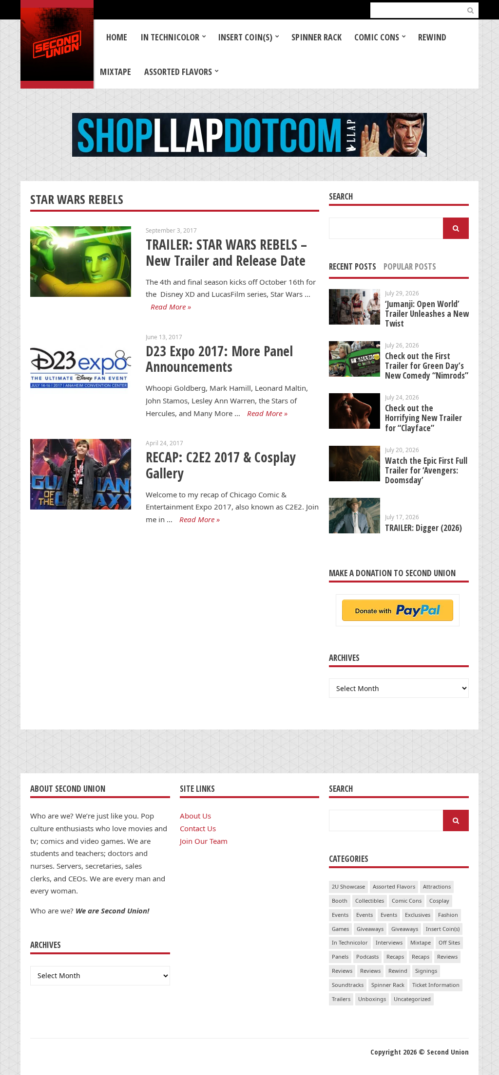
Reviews (447, 956)
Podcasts (367, 956)
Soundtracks (348, 984)
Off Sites (449, 942)
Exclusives (417, 914)
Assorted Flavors (178, 71)
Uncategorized (412, 998)
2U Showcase (348, 886)
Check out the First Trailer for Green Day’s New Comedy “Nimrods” (426, 365)
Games (340, 928)
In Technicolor (169, 37)
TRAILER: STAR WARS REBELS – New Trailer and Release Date (226, 252)
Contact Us (198, 828)
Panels (340, 956)
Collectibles (369, 900)
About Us (195, 815)
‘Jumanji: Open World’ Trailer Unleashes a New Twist (427, 313)
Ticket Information (436, 984)
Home (116, 37)
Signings (426, 970)
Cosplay (439, 900)
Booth (339, 900)
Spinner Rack (316, 37)
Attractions (437, 886)
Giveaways (370, 928)
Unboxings (372, 998)
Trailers (341, 998)
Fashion (448, 914)
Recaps (395, 956)
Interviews (389, 942)
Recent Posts (352, 266)
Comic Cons (376, 37)
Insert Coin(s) (245, 37)
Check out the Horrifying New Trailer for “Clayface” (423, 417)
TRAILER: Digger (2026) (423, 527)
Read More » (171, 306)
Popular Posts (410, 266)
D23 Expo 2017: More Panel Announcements (219, 359)
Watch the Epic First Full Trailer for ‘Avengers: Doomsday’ (426, 470)
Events (340, 914)
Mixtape (115, 71)
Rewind (432, 37)
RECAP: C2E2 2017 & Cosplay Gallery (220, 465)
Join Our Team (204, 841)
